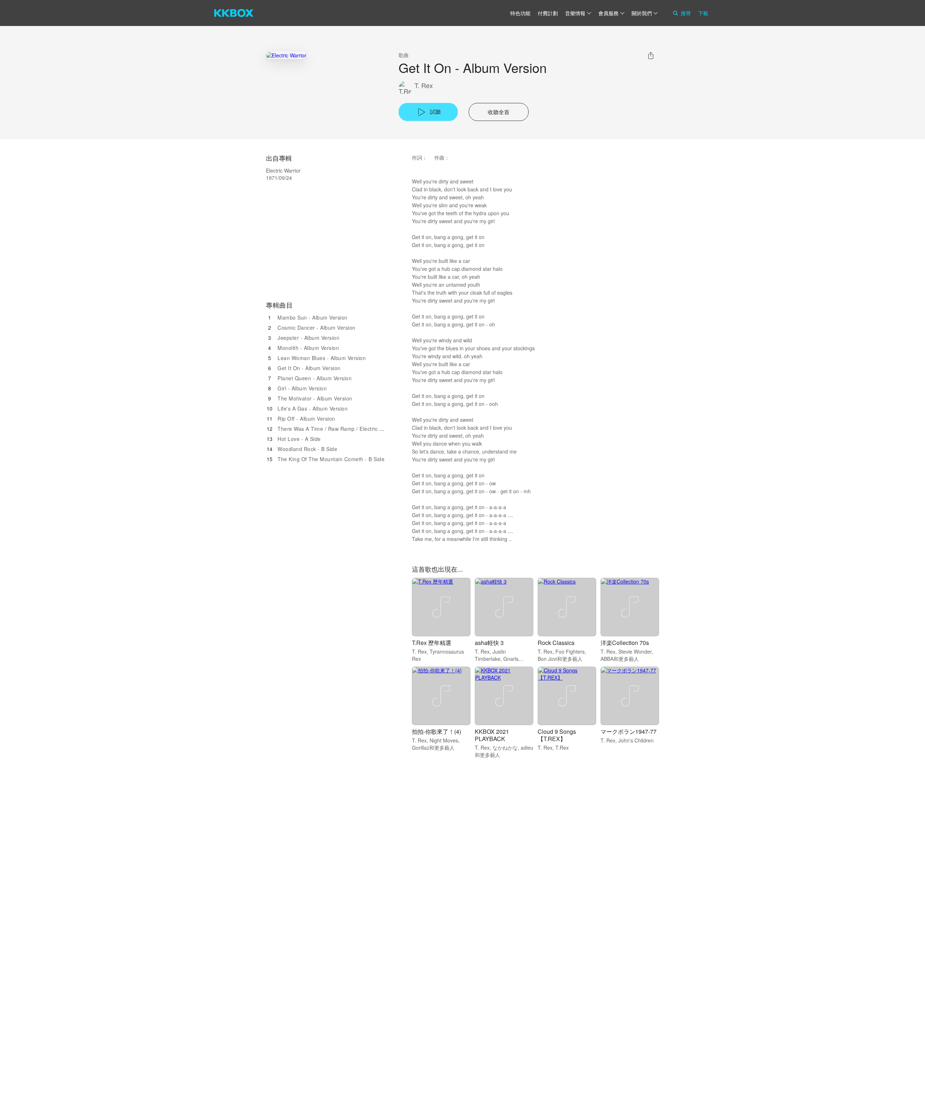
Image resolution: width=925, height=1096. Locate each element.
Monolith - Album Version (308, 347)
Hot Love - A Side (299, 438)
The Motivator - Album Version (315, 398)
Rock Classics (556, 642)
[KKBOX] (234, 13)
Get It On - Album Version (309, 368)
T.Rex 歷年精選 (431, 642)
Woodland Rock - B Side (307, 448)
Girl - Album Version (302, 388)
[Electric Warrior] (286, 55)
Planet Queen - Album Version (315, 378)
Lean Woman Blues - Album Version (322, 357)
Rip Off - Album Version (306, 418)
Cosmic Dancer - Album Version (317, 327)
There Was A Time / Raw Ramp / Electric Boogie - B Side (347, 428)
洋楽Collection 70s (625, 642)
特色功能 (520, 13)
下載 (703, 13)
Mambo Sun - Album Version (313, 317)
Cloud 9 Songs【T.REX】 (557, 735)
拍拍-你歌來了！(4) (436, 731)
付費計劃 (548, 13)
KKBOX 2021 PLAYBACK (492, 735)
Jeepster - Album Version (308, 337)
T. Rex (423, 85)
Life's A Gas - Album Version (313, 408)
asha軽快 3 (489, 642)
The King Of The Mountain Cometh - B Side (331, 459)
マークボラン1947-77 (629, 731)
